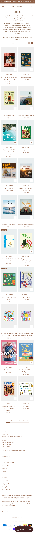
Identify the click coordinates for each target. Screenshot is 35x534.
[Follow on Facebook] (3, 512)
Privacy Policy (5, 487)
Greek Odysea (26, 297)
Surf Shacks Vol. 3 (9, 188)
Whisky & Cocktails (26, 77)
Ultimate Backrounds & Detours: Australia (25, 189)
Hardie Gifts (9, 74)
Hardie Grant (25, 147)
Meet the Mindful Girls (8, 463)
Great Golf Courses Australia (26, 115)
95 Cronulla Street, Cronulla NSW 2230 (12, 436)
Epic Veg (26, 150)
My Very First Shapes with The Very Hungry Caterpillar (26, 334)
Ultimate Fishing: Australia (9, 224)
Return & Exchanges (7, 481)
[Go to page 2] (27, 420)
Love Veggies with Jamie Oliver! (9, 298)
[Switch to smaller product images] (32, 43)
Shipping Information (8, 484)
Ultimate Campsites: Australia (26, 224)
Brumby (26, 367)
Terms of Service (6, 490)
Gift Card (4, 469)
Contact (4, 472)
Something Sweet (9, 370)
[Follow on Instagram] (8, 512)
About (3, 460)
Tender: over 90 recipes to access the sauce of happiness (9, 408)
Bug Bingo (26, 406)
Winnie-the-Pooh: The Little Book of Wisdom (9, 260)
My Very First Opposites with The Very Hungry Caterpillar (9, 334)
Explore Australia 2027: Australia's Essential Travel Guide (9, 152)
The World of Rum (9, 115)
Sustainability (5, 466)
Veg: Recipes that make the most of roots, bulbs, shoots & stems (26, 261)
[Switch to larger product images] (29, 43)
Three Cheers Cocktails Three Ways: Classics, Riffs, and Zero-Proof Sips (9, 79)
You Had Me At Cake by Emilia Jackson (26, 371)
